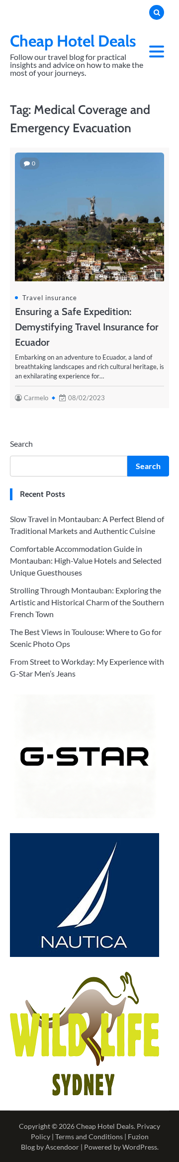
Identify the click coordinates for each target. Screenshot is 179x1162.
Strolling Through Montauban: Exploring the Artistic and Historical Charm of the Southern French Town (87, 602)
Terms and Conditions (89, 1136)
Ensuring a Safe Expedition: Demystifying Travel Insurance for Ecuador (87, 327)
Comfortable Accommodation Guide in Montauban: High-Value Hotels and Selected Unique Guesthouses (86, 560)
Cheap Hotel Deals (73, 41)
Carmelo (36, 398)
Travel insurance (49, 298)
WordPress (139, 1147)
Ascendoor (62, 1147)
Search (21, 443)
